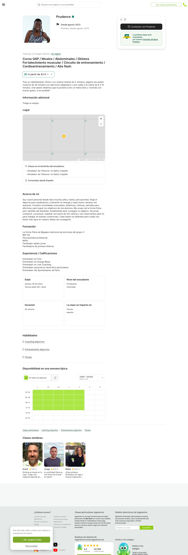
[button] (125, 19)
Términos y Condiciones (62, 524)
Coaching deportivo (35, 341)
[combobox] (68, 5)
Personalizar (31, 546)
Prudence (63, 17)
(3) (36, 469)
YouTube (62, 550)
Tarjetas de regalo (60, 527)
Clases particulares (31, 430)
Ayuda (36, 524)
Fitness (28, 357)
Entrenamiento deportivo (37, 349)
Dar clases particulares (166, 4)
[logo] (21, 4)
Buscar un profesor (41, 522)
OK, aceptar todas (32, 539)
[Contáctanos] (185, 4)
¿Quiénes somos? (60, 517)
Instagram (43, 550)
